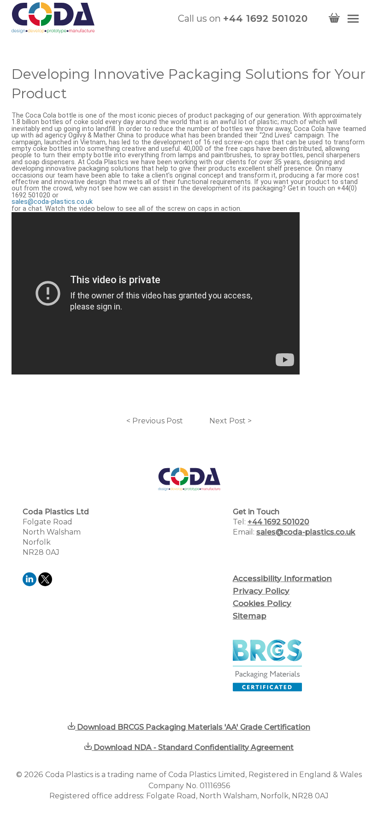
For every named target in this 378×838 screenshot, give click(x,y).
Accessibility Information (282, 578)
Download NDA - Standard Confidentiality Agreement (193, 747)
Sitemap (249, 615)
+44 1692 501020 (265, 18)
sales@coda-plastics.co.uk (52, 202)
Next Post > (230, 420)
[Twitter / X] (45, 583)
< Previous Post (154, 420)
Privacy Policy (261, 590)
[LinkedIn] (30, 583)
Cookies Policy (262, 603)
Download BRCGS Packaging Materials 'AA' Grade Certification (192, 727)
